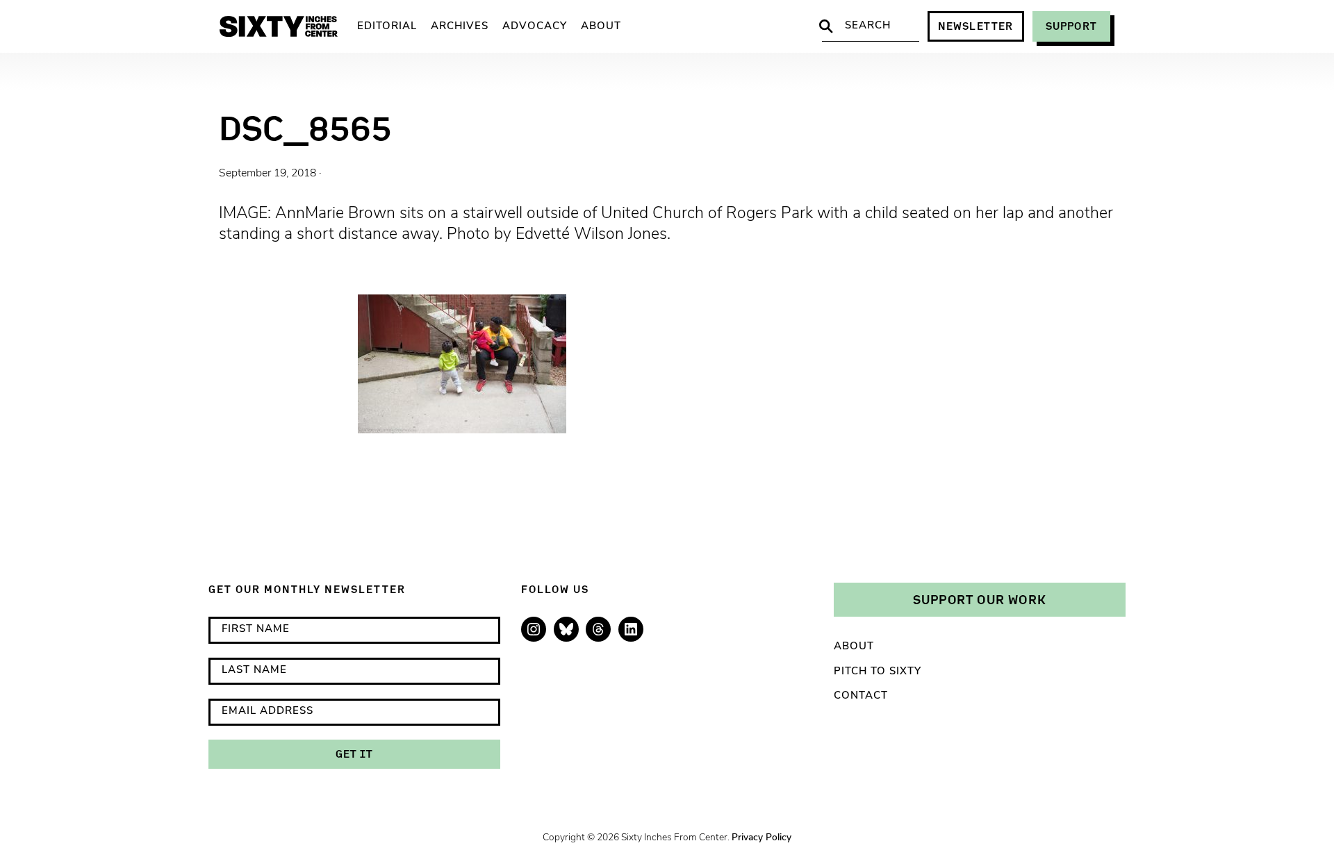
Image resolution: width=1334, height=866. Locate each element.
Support (1071, 26)
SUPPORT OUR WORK (979, 599)
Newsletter (976, 26)
